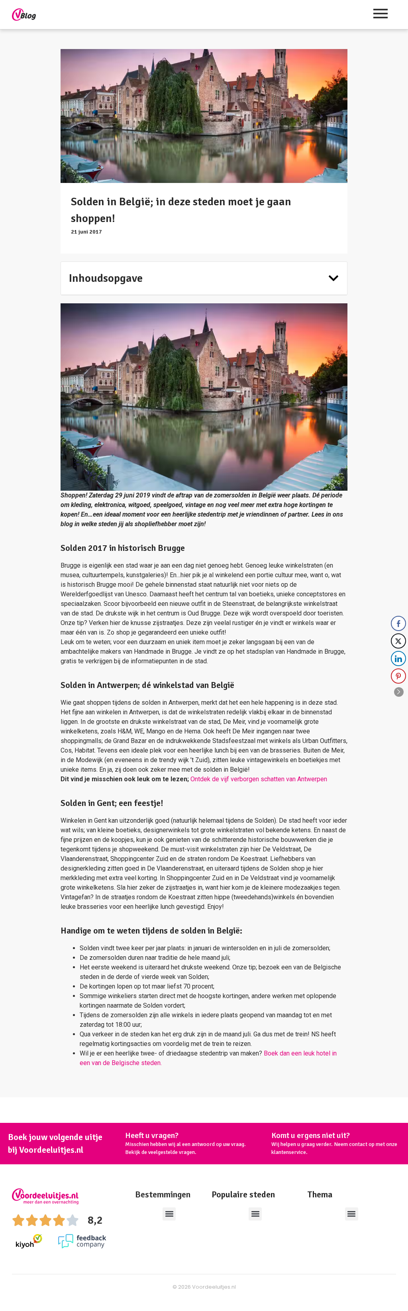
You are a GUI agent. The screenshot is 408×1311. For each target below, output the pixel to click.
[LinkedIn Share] (398, 658)
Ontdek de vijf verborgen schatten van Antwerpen (258, 779)
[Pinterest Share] (398, 676)
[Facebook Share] (398, 623)
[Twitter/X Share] (398, 641)
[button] (333, 278)
